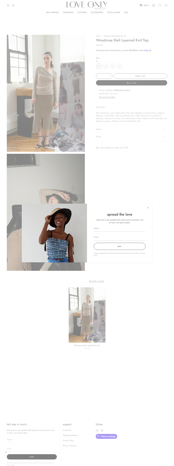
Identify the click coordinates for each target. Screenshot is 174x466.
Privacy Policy (129, 253)
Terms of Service (140, 253)
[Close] (148, 207)
